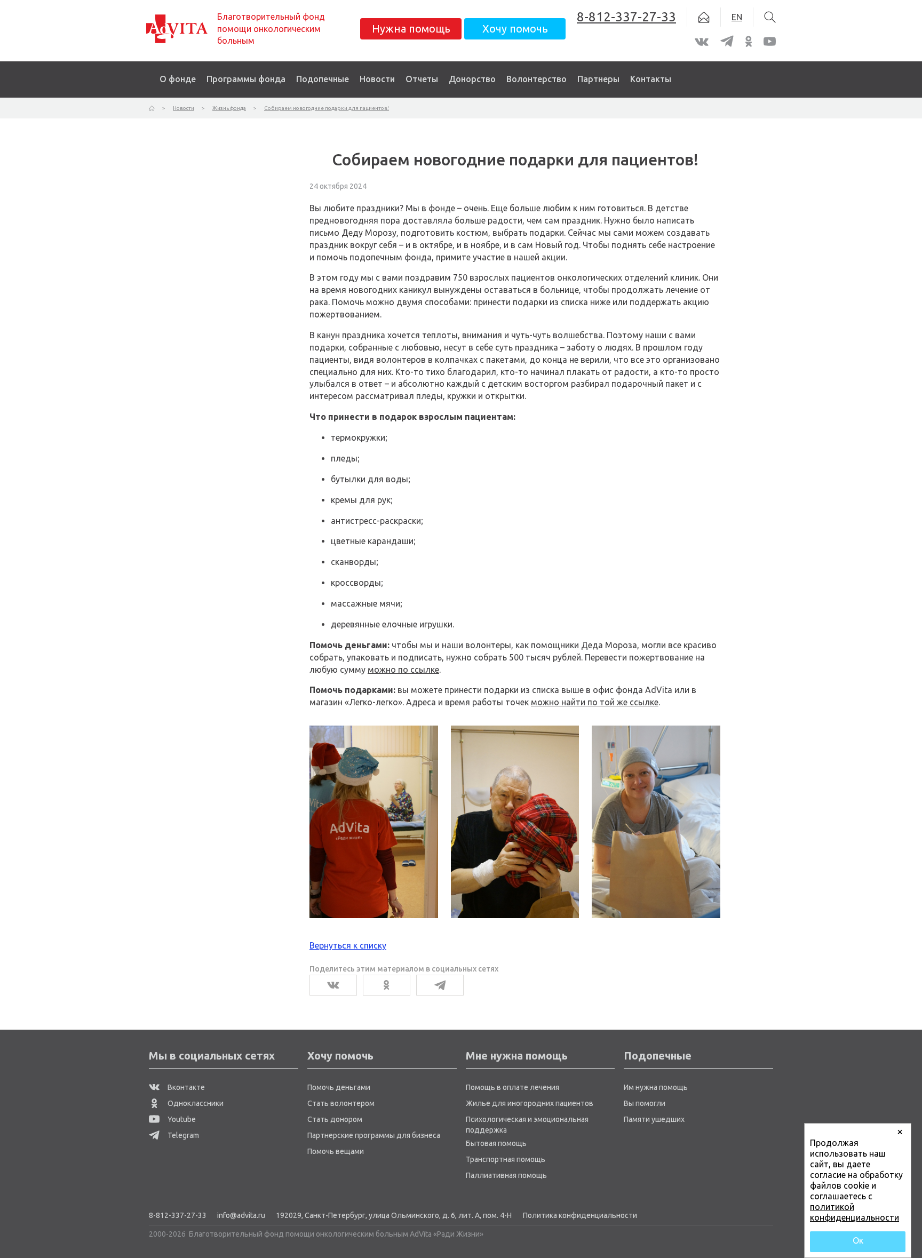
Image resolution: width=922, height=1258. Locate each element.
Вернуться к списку (347, 945)
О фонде (178, 79)
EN (737, 17)
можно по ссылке (403, 669)
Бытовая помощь (496, 1143)
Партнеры (598, 79)
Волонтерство (536, 79)
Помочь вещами (335, 1151)
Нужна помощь (411, 28)
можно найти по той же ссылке (594, 702)
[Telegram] (440, 985)
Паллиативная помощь (506, 1175)
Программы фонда (245, 79)
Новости (377, 79)
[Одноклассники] (386, 985)
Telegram (182, 1135)
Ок (858, 1240)
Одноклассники (195, 1103)
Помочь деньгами (338, 1087)
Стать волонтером (341, 1103)
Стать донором (334, 1119)
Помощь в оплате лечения (512, 1087)
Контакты (650, 79)
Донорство (472, 79)
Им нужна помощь (656, 1087)
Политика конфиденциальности (580, 1215)
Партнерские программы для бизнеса (373, 1135)
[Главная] (152, 108)
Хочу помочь (515, 28)
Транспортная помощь (505, 1159)
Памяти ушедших (654, 1119)
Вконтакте (185, 1087)
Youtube (181, 1119)
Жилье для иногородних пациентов (529, 1103)
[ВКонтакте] (333, 985)
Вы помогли (644, 1103)
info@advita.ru (241, 1215)
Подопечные (322, 79)
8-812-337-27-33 (177, 1215)
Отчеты (422, 79)
